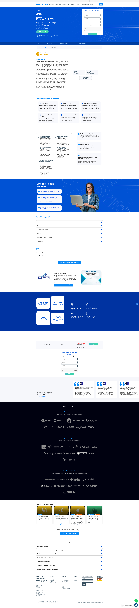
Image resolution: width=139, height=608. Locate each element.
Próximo (82, 524)
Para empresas (53, 583)
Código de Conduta (66, 588)
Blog (63, 586)
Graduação (52, 580)
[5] (77, 524)
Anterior (57, 524)
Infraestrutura (65, 581)
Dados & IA (44, 47)
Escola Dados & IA (44, 54)
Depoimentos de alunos (67, 583)
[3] (71, 524)
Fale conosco (76, 577)
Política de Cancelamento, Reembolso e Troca (95, 602)
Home (39, 47)
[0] (61, 524)
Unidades (64, 582)
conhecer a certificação (63, 285)
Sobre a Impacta (65, 577)
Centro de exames (66, 585)
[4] (74, 524)
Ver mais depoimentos (41, 396)
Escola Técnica (53, 582)
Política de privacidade (82, 602)
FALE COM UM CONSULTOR (69, 533)
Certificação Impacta (75, 4)
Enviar (83, 584)
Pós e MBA (52, 581)
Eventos (63, 587)
